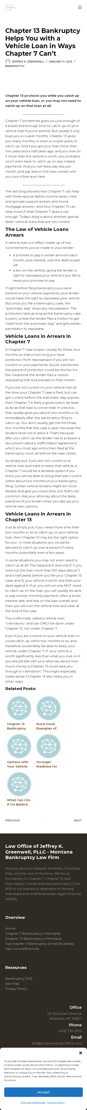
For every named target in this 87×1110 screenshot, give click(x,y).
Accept (43, 1092)
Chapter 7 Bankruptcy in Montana (32, 933)
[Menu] (80, 7)
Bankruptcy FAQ (18, 978)
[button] (81, 1053)
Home (10, 928)
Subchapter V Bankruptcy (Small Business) (39, 944)
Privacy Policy (56, 1102)
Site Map (12, 984)
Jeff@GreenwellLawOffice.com (57, 1043)
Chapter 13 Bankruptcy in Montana (33, 939)
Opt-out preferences (32, 1102)
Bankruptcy (14, 66)
